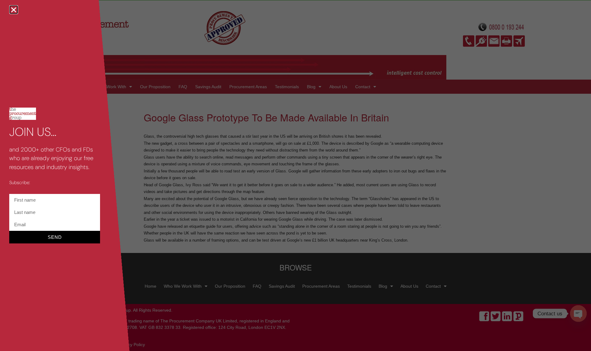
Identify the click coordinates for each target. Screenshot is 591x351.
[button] (13, 9)
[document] (295, 175)
